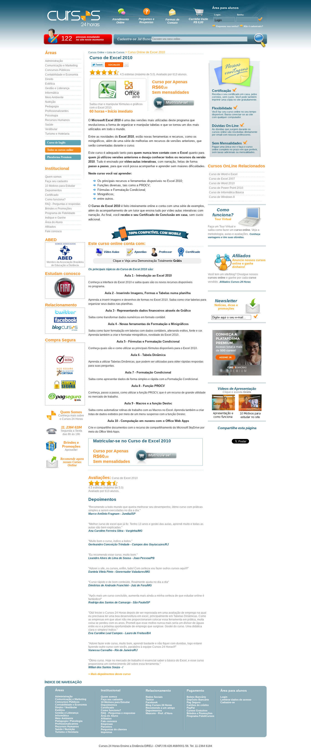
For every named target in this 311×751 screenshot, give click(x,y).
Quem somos (53, 176)
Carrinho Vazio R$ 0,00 (198, 21)
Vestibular (51, 129)
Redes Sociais (154, 697)
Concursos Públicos (57, 70)
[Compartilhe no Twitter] (97, 64)
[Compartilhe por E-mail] (126, 64)
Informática (52, 92)
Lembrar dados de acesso (235, 699)
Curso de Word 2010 (222, 183)
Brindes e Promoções (58, 208)
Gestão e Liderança (57, 88)
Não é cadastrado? (253, 26)
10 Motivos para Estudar (60, 185)
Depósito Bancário (198, 699)
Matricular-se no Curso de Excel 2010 (132, 441)
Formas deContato (172, 21)
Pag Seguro (194, 702)
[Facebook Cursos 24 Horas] (65, 320)
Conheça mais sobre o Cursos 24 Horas (71, 417)
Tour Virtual (223, 219)
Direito (49, 79)
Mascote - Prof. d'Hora (159, 713)
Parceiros (106, 726)
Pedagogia (52, 106)
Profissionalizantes (57, 111)
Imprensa (106, 732)
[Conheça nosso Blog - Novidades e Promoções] (65, 328)
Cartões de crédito (198, 705)
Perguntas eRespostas (146, 21)
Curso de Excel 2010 (125, 478)
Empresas (107, 724)
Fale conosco (53, 231)
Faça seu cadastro (56, 181)
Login (223, 697)
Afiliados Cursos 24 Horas (235, 281)
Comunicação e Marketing (61, 65)
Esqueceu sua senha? (227, 26)
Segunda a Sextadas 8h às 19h (71, 432)
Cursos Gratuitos (197, 710)
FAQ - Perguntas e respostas (62, 204)
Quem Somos (71, 412)
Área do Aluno (54, 222)
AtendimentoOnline (120, 21)
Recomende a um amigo (160, 707)
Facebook (152, 702)
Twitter (150, 699)
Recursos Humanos (57, 120)
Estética (50, 83)
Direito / (60, 707)
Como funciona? (55, 199)
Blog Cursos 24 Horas (159, 705)
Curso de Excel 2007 (222, 178)
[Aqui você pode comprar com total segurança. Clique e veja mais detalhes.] (65, 384)
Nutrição (50, 101)
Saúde (49, 124)
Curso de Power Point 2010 (226, 187)
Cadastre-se (227, 702)
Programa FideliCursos (200, 716)
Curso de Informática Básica (226, 192)
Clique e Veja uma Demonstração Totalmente (147, 260)
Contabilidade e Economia (61, 74)
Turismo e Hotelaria (57, 133)
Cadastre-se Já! (129, 39)
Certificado (52, 195)
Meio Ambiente (54, 97)
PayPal (191, 707)
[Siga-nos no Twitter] (65, 312)
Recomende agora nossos (72, 462)
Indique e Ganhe (55, 217)
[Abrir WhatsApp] (299, 739)
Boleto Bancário (196, 697)
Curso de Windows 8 (222, 197)
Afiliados (50, 226)
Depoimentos (53, 190)
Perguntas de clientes (114, 729)
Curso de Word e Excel (223, 174)
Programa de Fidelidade (60, 213)
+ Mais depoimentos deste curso (109, 674)
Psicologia (51, 115)
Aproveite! (71, 449)
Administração (54, 61)
